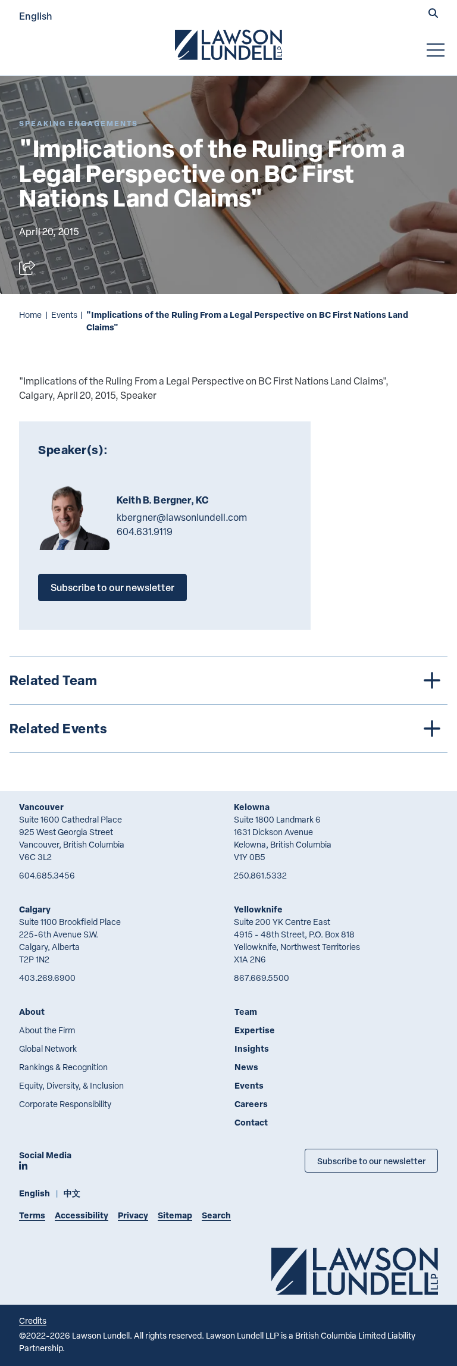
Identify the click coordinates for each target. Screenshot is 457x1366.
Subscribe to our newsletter (112, 587)
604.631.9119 (145, 531)
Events (64, 314)
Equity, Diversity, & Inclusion (71, 1085)
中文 (72, 1193)
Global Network (48, 1048)
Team (245, 1011)
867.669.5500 (261, 977)
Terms (32, 1215)
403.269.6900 (47, 977)
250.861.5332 (260, 875)
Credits (32, 1320)
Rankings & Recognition (63, 1067)
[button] (433, 14)
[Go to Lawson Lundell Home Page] (228, 44)
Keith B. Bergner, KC (163, 500)
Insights (251, 1048)
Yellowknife (258, 909)
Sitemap (175, 1215)
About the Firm (47, 1030)
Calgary (35, 909)
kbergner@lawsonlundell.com (182, 517)
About (32, 1011)
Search (216, 1215)
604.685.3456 (47, 875)
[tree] (228, 704)
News (246, 1067)
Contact (251, 1122)
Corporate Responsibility (65, 1103)
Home (30, 314)
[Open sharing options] (27, 268)
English (35, 16)
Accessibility (81, 1215)
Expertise (254, 1030)
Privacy (133, 1215)
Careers (251, 1104)
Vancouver (41, 807)
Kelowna (252, 807)
